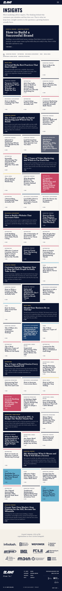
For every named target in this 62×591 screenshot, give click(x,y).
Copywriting (21, 54)
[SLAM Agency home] (7, 2)
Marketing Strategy (11, 54)
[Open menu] (58, 2)
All (4, 54)
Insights (26, 575)
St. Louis (26, 571)
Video (41, 54)
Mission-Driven (34, 573)
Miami (31, 571)
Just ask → (55, 588)
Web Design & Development (32, 54)
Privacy (37, 587)
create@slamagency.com (52, 571)
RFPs (25, 577)
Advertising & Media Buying (10, 56)
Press (31, 575)
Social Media (47, 54)
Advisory (26, 573)
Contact (32, 577)
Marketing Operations (24, 56)
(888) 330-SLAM (55, 573)
